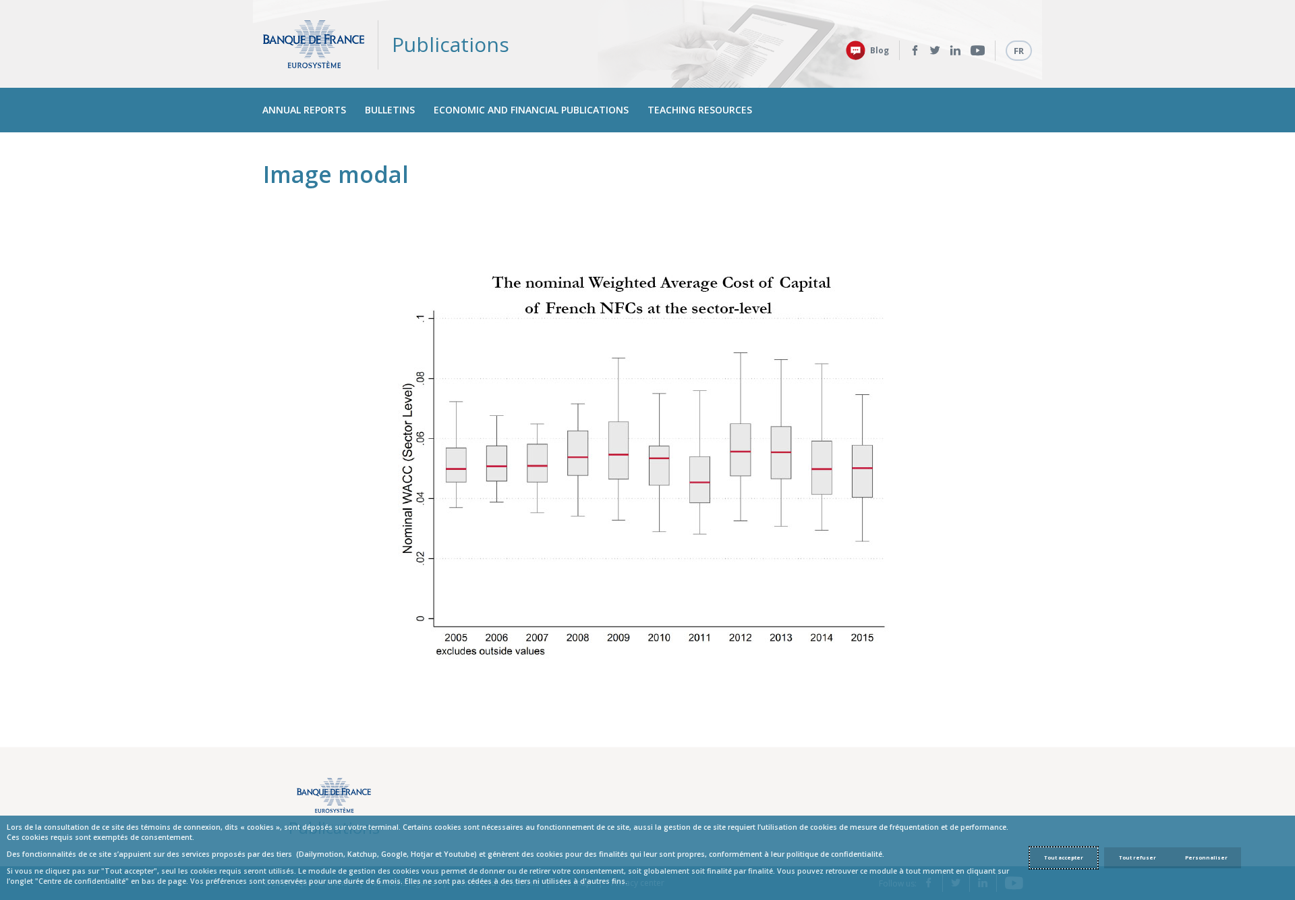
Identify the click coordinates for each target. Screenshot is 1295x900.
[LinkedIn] (955, 51)
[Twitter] (935, 51)
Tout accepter (1063, 857)
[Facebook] (915, 51)
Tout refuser (1137, 857)
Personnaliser (1206, 857)
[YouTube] (978, 51)
